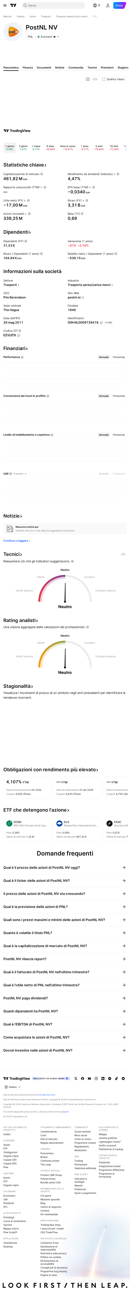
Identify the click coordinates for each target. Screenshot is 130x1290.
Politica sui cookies (50, 1257)
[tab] (104, 357)
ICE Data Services (46, 1094)
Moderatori (80, 1150)
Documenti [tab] (44, 67)
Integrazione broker (110, 1166)
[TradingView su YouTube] (89, 1078)
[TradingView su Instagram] (96, 1078)
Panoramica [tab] (11, 67)
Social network (82, 1131)
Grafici (6, 1134)
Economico (9, 1195)
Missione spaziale (50, 1199)
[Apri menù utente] (107, 5)
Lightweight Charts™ (110, 1141)
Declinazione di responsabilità (48, 1248)
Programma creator (85, 1142)
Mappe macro (11, 1228)
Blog (42, 1203)
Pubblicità (104, 1162)
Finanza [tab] (28, 67)
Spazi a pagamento (85, 1192)
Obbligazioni (10, 1152)
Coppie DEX (10, 1163)
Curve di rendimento (14, 1221)
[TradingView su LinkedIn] (103, 1078)
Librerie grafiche (108, 1138)
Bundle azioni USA (50, 1182)
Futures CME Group (51, 1174)
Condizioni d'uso (49, 1242)
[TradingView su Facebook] (82, 1078)
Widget (103, 1134)
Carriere (44, 1210)
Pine (5, 1167)
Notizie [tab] (59, 67)
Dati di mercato (48, 1139)
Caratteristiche (48, 1131)
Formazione (80, 1164)
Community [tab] (75, 67)
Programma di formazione (106, 1175)
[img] (54, 36)
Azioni (6, 1144)
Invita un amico (82, 1139)
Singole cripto (11, 1156)
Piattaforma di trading (111, 1149)
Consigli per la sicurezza (53, 1267)
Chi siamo (45, 1195)
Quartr (66, 1111)
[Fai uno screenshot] (88, 79)
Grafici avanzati (107, 1145)
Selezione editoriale (85, 1168)
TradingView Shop (50, 1224)
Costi (43, 1135)
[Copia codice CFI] (18, 335)
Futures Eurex (48, 1178)
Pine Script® (10, 1232)
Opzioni (7, 1224)
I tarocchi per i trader (52, 1228)
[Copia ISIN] (101, 322)
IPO (5, 1206)
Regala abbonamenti (51, 1142)
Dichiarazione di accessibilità (49, 1262)
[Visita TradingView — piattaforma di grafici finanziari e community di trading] (17, 130)
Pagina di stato (48, 1275)
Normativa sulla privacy (53, 1253)
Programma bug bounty (53, 1271)
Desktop (8, 1246)
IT (99, 5)
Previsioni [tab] (107, 67)
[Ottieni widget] (95, 79)
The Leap (45, 1164)
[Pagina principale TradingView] (13, 5)
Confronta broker (49, 1160)
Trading (78, 1160)
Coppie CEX (10, 1159)
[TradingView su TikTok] (116, 1078)
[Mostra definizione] (41, 174)
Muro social (80, 1135)
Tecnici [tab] (92, 67)
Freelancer (80, 1189)
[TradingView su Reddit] (123, 1078)
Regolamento (81, 1146)
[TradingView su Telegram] (109, 1078)
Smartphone (10, 1242)
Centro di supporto (50, 1206)
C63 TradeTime (49, 1232)
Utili (5, 1199)
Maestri (78, 1185)
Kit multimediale (49, 1214)
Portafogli (8, 1217)
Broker (44, 1157)
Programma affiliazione (111, 1169)
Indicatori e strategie (80, 1180)
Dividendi (8, 1203)
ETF (5, 1148)
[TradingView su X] (75, 1078)
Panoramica (46, 1153)
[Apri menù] (5, 5)
